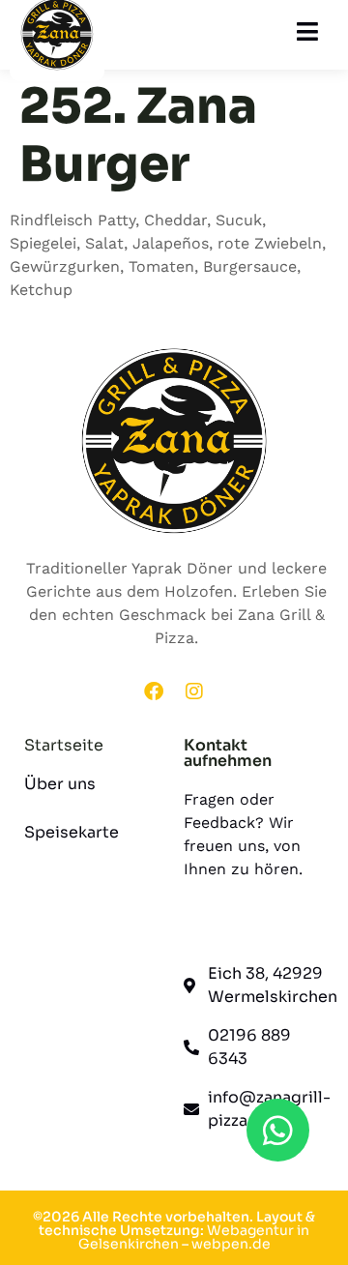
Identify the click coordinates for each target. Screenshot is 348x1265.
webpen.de (231, 1243)
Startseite (63, 745)
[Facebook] (153, 691)
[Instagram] (194, 691)
